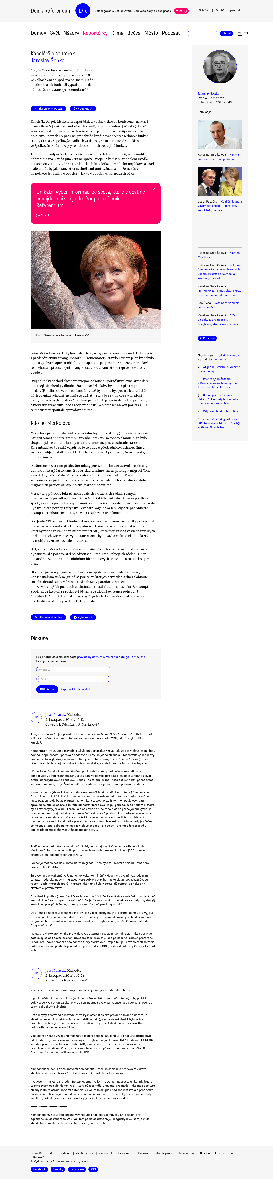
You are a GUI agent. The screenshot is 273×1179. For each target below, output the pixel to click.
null (232, 1153)
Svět (55, 33)
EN (246, 33)
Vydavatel (105, 1153)
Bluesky (205, 1153)
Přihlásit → (47, 689)
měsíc (223, 359)
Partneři (39, 1157)
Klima (117, 33)
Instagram (77, 1169)
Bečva (134, 33)
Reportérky (95, 33)
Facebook (39, 1169)
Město (151, 33)
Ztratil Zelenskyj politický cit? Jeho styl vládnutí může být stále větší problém (219, 423)
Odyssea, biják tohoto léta (220, 411)
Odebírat (229, 10)
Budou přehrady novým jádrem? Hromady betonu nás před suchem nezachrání (218, 399)
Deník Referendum (51, 10)
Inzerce (220, 1153)
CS (240, 33)
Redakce (65, 1153)
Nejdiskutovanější (227, 355)
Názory (71, 33)
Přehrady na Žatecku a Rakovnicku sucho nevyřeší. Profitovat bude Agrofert (218, 383)
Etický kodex (125, 1153)
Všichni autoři (85, 1153)
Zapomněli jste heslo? (75, 689)
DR (83, 10)
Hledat (226, 33)
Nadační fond (187, 1153)
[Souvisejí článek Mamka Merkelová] (220, 233)
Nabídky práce (163, 1153)
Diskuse (143, 1153)
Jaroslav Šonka (47, 60)
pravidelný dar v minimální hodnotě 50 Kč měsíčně (111, 657)
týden (213, 359)
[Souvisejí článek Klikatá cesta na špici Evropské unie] (220, 135)
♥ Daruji (181, 11)
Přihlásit (204, 10)
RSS (93, 1169)
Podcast (171, 33)
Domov (38, 33)
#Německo (207, 338)
